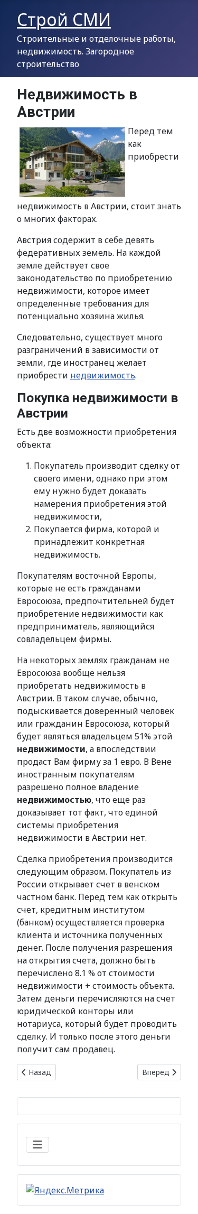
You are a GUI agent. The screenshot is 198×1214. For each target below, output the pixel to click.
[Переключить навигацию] (37, 1145)
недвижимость (102, 375)
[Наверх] (179, 1194)
